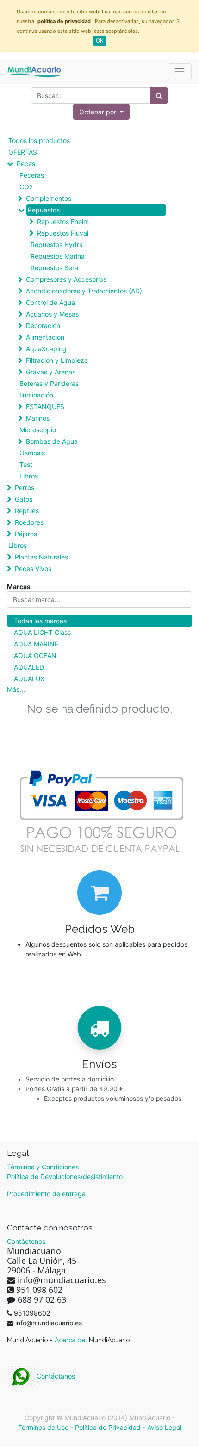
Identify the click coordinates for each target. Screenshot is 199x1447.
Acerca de (71, 1340)
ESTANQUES (45, 406)
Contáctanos (55, 1376)
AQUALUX (29, 679)
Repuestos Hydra (57, 244)
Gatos (23, 499)
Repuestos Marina (58, 256)
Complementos (48, 198)
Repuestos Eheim (63, 221)
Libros (28, 476)
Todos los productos (39, 140)
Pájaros (26, 534)
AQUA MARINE (36, 644)
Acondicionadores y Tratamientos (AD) (84, 291)
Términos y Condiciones (43, 1167)
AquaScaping (46, 349)
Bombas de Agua (52, 441)
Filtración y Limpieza (57, 360)
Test (25, 464)
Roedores (29, 522)
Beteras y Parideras (49, 383)
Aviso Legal (164, 1427)
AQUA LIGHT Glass (42, 632)
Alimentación (45, 337)
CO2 (26, 187)
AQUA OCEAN (35, 655)
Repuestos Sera (54, 268)
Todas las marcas (40, 621)
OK (100, 40)
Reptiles (27, 511)
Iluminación (36, 395)
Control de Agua (50, 302)
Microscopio (37, 430)
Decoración (43, 325)
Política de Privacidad (108, 1427)
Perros (24, 487)
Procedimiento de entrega (46, 1194)
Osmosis (32, 453)
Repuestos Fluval (62, 233)
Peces (26, 164)
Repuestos (44, 210)
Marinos (38, 418)
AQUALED (29, 667)
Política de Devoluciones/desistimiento (65, 1176)
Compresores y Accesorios (66, 279)
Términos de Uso (43, 1427)
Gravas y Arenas (50, 372)
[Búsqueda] (159, 95)
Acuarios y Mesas (52, 314)
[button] (101, 112)
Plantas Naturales (41, 557)
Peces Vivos (33, 568)
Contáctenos (26, 1241)
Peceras (31, 175)
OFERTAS (22, 152)
